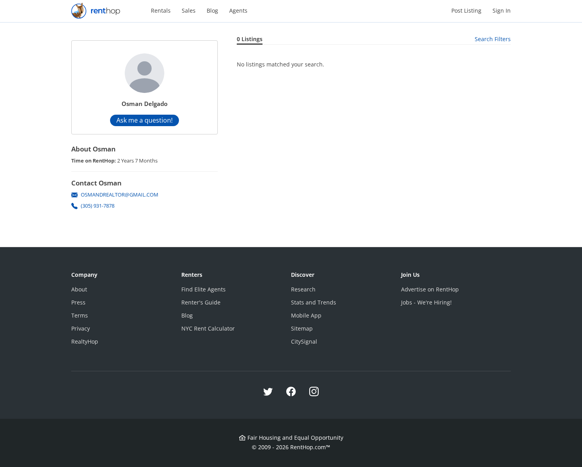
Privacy (80, 328)
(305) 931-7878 (97, 205)
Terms (79, 315)
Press (78, 302)
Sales (189, 10)
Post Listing (466, 10)
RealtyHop (84, 341)
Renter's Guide (201, 302)
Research (303, 289)
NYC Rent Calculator (208, 328)
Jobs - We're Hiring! (426, 302)
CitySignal (304, 341)
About (79, 289)
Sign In (502, 10)
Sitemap (302, 328)
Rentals (161, 10)
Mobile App (306, 315)
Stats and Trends (313, 302)
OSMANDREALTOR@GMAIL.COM (119, 194)
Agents (238, 10)
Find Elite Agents (203, 289)
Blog (212, 10)
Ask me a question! (144, 120)
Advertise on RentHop (430, 289)
